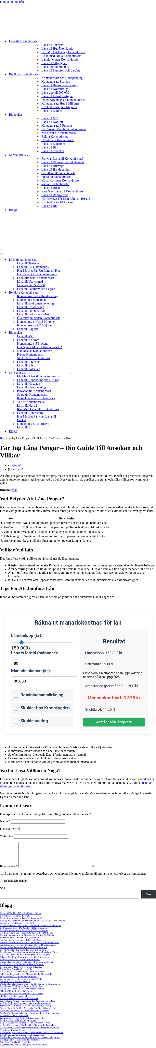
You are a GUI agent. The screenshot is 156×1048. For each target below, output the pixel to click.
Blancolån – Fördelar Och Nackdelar (17, 969)
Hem (2, 438)
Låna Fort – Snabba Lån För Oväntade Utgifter (22, 988)
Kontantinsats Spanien (55, 81)
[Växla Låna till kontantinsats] (70, 260)
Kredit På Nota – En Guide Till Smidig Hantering (23, 950)
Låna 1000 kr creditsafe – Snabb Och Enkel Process (24, 1010)
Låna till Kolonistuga (54, 89)
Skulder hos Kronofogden (45, 707)
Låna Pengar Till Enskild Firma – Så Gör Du (21, 986)
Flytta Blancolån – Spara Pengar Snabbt (18, 976)
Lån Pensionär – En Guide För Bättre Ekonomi (22, 964)
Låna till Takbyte (52, 45)
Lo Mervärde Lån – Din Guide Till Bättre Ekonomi (24, 928)
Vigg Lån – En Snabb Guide (13, 1030)
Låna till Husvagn (52, 166)
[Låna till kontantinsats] (70, 34)
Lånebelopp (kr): (26, 635)
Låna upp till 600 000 (55, 92)
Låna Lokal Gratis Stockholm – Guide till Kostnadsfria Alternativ (30, 925)
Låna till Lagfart (51, 110)
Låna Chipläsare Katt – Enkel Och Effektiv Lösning (24, 930)
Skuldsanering (34, 720)
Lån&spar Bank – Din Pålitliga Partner (18, 1020)
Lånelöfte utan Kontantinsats (59, 59)
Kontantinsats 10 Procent (57, 202)
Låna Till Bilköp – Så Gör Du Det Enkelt (19, 998)
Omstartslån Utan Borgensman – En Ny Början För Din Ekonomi (30, 984)
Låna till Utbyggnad (54, 63)
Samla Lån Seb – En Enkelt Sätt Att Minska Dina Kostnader (28, 945)
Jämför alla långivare (114, 722)
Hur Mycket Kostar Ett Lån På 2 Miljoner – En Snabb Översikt (29, 942)
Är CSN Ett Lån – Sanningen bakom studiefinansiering (26, 1003)
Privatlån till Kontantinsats (58, 173)
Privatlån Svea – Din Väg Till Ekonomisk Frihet (22, 1018)
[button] (38, 41)
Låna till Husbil (51, 187)
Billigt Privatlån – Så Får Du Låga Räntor (19, 937)
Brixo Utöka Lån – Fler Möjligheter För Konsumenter (25, 957)
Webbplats (6, 836)
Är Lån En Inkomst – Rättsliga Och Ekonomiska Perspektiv (28, 1025)
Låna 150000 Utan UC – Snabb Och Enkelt (20, 913)
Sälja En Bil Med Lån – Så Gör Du (16, 991)
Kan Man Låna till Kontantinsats (62, 191)
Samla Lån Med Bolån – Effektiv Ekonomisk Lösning (25, 1005)
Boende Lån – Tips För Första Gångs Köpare (21, 967)
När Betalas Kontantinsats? (58, 133)
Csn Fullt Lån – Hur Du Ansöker (15, 981)
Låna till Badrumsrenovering (59, 85)
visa (14, 490)
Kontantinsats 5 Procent (56, 125)
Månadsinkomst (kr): (31, 670)
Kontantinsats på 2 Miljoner (59, 107)
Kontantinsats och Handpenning (62, 78)
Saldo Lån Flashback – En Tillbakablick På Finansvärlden (27, 974)
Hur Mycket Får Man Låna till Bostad (65, 198)
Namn (5, 821)
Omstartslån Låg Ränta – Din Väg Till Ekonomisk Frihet (26, 962)
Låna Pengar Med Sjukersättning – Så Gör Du (21, 993)
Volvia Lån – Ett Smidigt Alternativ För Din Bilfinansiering (27, 1008)
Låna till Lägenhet (53, 143)
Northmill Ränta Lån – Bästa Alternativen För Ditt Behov (26, 933)
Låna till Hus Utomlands (57, 48)
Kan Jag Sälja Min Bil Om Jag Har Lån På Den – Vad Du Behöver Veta (33, 920)
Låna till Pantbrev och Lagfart (60, 70)
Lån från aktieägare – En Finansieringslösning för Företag (27, 935)
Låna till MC (49, 118)
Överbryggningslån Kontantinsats (62, 99)
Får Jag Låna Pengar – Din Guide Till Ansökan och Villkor (27, 1001)
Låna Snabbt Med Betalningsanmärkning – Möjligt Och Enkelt (29, 1027)
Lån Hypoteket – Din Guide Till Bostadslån (20, 1039)
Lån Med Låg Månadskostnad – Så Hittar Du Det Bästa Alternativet (31, 1032)
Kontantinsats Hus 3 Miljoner (60, 103)
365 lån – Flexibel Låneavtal (13, 996)
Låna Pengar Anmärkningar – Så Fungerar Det (22, 1035)
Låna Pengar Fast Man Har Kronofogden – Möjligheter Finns (28, 952)
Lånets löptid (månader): (34, 653)
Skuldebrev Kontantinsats (57, 140)
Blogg (13, 210)
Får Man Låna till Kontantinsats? (62, 158)
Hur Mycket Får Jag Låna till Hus (63, 52)
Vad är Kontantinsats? (55, 184)
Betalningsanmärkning (42, 694)
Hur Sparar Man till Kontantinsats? (63, 129)
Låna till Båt (49, 147)
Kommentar (9, 866)
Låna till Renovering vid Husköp (62, 162)
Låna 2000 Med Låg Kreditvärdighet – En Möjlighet (25, 954)
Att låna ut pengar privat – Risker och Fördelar (22, 940)
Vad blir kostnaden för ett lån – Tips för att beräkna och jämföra (30, 1037)
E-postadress (9, 828)
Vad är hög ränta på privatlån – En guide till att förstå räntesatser (30, 1013)
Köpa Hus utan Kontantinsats (60, 180)
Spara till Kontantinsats (56, 176)
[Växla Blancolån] (70, 332)
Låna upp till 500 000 (55, 66)
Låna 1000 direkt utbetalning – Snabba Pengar (22, 971)
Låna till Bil (49, 206)
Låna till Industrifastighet (57, 96)
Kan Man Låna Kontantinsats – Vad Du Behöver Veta (25, 1022)
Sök (2, 888)
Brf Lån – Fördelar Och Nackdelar (16, 1042)
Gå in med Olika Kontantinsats (61, 56)
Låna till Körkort (52, 122)
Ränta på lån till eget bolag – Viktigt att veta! (21, 918)
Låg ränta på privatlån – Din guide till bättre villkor (24, 1044)
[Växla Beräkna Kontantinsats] (70, 292)
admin (16, 465)
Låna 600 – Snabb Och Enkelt (14, 1015)
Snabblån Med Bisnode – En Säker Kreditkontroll (23, 947)
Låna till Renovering (54, 195)
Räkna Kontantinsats (54, 136)
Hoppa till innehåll (12, 1)
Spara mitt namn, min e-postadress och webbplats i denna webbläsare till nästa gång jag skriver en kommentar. (75, 873)
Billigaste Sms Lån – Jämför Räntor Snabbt (20, 959)
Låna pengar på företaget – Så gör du (17, 923)
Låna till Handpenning (55, 169)
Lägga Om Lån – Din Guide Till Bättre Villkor (21, 979)
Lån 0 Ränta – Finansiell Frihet (14, 915)
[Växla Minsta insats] (70, 373)
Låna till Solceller (52, 151)
